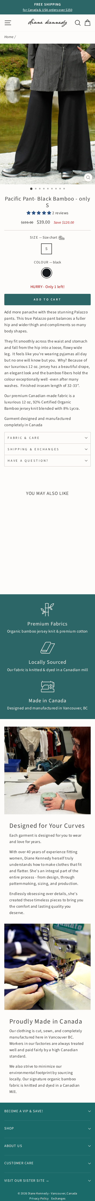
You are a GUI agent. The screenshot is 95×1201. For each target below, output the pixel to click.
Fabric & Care (24, 438)
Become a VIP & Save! (23, 1111)
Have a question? (28, 460)
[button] (39, 213)
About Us (13, 1146)
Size (44, 237)
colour (47, 262)
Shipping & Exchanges (34, 449)
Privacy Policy (38, 1198)
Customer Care (18, 1163)
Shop (9, 1128)
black (47, 273)
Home (9, 37)
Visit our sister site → (26, 1180)
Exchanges (58, 1198)
